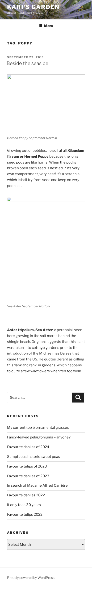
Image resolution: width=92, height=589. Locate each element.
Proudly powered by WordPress (30, 578)
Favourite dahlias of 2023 (28, 476)
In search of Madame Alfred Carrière (37, 485)
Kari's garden (33, 7)
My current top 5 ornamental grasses (38, 427)
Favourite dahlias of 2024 (28, 447)
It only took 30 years (24, 505)
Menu (48, 26)
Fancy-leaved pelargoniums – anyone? (39, 437)
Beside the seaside (27, 63)
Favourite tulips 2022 (24, 514)
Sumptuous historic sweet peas (33, 457)
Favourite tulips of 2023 (27, 466)
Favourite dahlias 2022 (26, 495)
